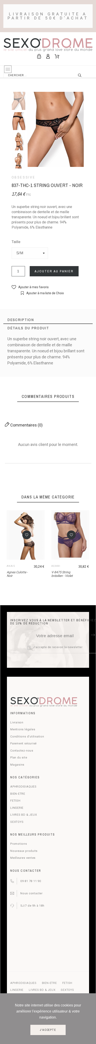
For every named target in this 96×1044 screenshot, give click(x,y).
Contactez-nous (21, 750)
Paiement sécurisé (23, 743)
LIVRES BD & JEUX (23, 814)
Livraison (16, 722)
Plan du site (18, 757)
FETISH (15, 800)
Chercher (82, 75)
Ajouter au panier (54, 271)
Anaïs (11, 566)
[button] (30, 287)
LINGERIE (16, 807)
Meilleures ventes (22, 857)
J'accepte (48, 1030)
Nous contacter (31, 893)
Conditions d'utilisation (27, 736)
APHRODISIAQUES (23, 786)
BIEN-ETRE (17, 793)
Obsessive (23, 177)
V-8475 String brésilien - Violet (62, 574)
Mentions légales (22, 729)
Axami (56, 566)
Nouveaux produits (24, 851)
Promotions (18, 843)
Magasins (17, 764)
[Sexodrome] (48, 45)
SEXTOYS (16, 821)
